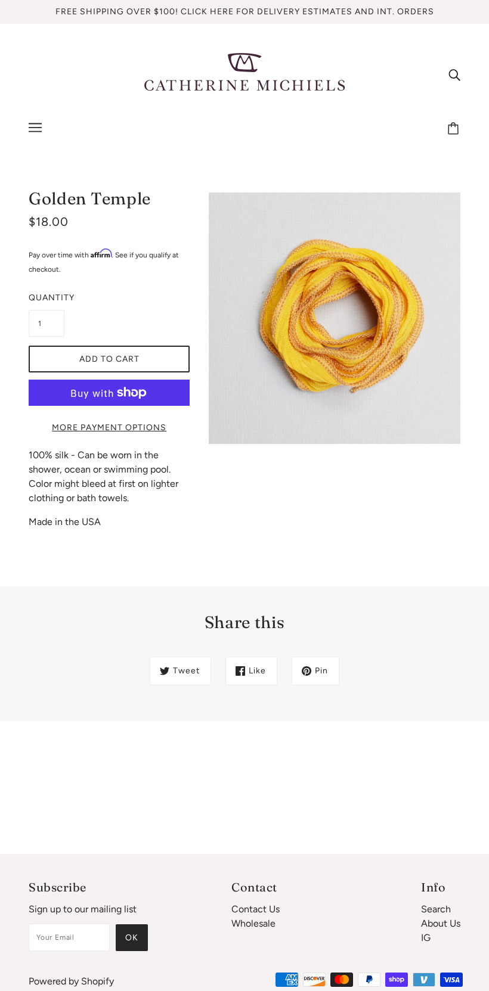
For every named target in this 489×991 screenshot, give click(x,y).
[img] (454, 74)
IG (426, 937)
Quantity (46, 298)
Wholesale (253, 923)
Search (436, 909)
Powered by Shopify (71, 981)
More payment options (109, 428)
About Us (440, 923)
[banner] (244, 73)
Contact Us (255, 909)
